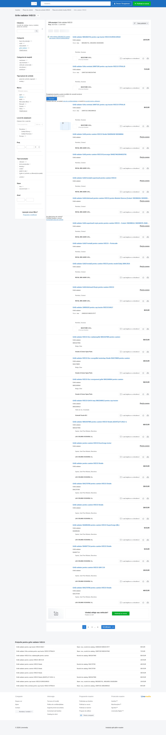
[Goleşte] (42, 29)
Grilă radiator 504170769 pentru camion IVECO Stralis (92, 483)
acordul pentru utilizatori (92, 101)
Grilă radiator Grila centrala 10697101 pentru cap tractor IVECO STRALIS (99, 104)
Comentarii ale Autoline (54, 711)
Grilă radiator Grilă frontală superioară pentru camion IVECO (94, 178)
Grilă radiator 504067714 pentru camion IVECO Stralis (92, 546)
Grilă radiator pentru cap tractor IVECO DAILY (30, 647)
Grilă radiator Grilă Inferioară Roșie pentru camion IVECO (93, 287)
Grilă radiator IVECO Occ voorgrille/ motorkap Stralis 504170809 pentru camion (101, 358)
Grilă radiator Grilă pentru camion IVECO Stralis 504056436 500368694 (98, 134)
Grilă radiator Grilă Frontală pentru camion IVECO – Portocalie (95, 243)
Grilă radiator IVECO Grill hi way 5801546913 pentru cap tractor (95, 400)
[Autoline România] (22, 3)
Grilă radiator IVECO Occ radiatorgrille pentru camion (32, 655)
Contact (17, 707)
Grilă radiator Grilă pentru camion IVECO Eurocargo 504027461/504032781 (100, 154)
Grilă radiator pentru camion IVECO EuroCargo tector (92, 443)
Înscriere (51, 99)
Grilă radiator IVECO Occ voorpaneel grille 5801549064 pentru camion (98, 379)
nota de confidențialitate (70, 101)
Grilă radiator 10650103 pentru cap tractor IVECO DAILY (93, 307)
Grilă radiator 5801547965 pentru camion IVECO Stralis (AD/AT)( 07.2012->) (100, 422)
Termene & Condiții (53, 701)
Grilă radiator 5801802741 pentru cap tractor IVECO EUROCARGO (96, 37)
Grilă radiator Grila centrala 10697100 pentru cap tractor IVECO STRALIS (99, 66)
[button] (143, 58)
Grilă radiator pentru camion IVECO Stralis (88, 463)
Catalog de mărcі (52, 714)
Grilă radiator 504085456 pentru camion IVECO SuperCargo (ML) (96, 525)
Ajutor (17, 704)
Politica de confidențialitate (55, 704)
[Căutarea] (42, 3)
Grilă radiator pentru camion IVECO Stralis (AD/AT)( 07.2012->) (35, 677)
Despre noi (18, 701)
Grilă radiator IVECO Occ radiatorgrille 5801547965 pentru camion (96, 337)
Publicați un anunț (121, 613)
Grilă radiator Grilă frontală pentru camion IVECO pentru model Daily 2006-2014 (101, 263)
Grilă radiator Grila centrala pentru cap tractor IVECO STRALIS (35, 651)
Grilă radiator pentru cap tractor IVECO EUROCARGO (32, 681)
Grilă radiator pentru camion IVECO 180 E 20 (89, 567)
